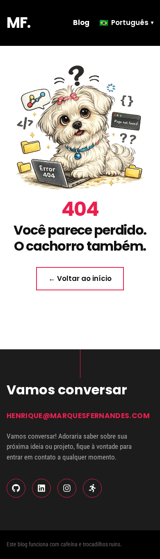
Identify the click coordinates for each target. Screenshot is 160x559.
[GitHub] (16, 488)
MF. (18, 22)
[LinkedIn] (41, 488)
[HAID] (92, 488)
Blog (81, 22)
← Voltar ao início (80, 278)
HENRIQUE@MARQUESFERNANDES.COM (78, 416)
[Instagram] (66, 488)
